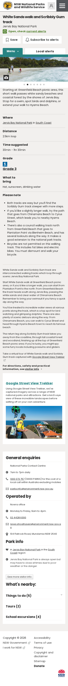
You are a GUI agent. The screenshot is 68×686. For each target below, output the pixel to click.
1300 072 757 (17, 479)
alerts (45, 51)
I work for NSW (12, 647)
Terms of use (43, 643)
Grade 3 (10, 169)
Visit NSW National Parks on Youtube (21, 680)
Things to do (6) (18, 596)
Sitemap (40, 661)
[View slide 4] (34, 84)
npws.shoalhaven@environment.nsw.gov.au (35, 525)
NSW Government (15, 643)
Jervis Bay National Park (17, 123)
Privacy (38, 647)
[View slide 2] (27, 84)
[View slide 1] (24, 84)
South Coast (43, 123)
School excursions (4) (23, 617)
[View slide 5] (37, 84)
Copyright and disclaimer (43, 654)
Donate (39, 666)
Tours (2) (13, 606)
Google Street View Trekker (48, 357)
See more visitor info (19, 576)
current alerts (36, 31)
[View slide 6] (40, 84)
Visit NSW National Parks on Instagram (14, 680)
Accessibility (42, 638)
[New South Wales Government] (61, 673)
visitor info (32, 369)
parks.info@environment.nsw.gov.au (31, 488)
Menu (11, 51)
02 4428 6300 (18, 517)
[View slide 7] (44, 84)
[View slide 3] (31, 84)
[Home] (8, 5)
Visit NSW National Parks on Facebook (6, 680)
